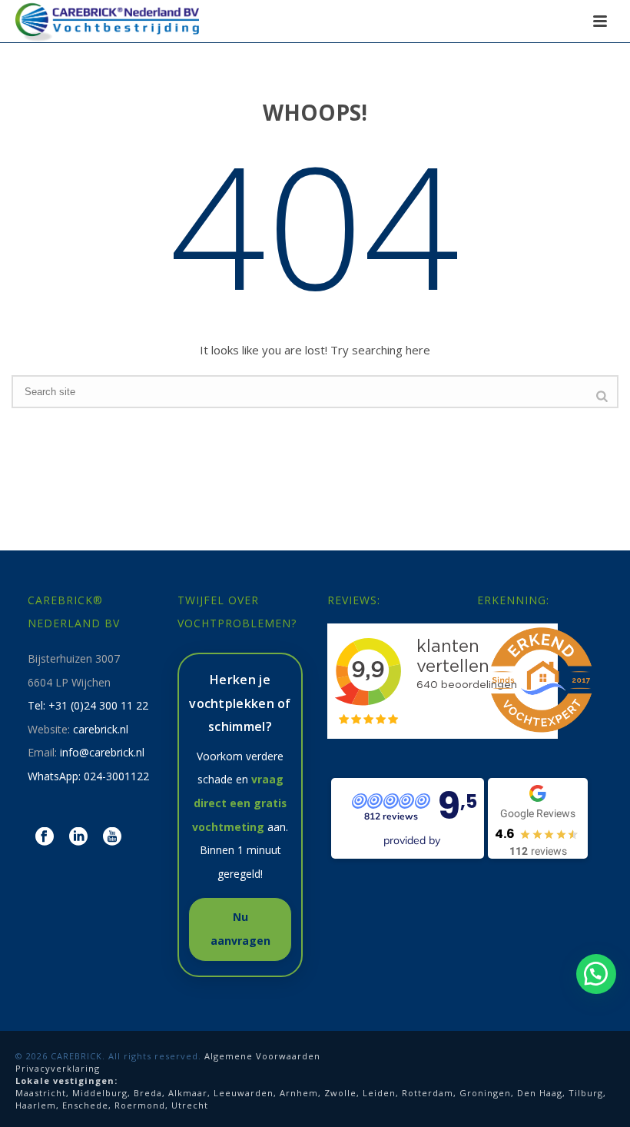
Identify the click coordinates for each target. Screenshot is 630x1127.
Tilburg (586, 1093)
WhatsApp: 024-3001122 (88, 776)
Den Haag (539, 1093)
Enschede (85, 1105)
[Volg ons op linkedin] (78, 837)
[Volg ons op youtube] (112, 837)
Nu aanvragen (240, 928)
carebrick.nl (100, 729)
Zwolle (340, 1093)
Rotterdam (427, 1093)
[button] (596, 974)
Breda (148, 1093)
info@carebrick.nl (102, 752)
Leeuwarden (244, 1093)
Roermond (139, 1105)
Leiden (379, 1093)
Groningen (485, 1093)
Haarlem (35, 1105)
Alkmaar (187, 1093)
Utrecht (189, 1105)
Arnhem (299, 1093)
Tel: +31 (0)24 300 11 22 (88, 705)
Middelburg (100, 1093)
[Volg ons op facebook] (44, 837)
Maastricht (40, 1093)
